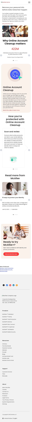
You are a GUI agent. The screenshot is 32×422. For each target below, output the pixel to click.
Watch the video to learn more (11, 110)
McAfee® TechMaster (8, 329)
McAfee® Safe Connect (8, 324)
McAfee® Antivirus (7, 322)
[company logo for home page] (5, 2)
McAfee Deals (3, 271)
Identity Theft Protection (6, 268)
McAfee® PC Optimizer (8, 327)
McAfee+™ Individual (7, 314)
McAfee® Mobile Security (9, 332)
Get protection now (7, 23)
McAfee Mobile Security (6, 269)
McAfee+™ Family (7, 316)
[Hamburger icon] (29, 2)
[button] (13, 60)
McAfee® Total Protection (9, 319)
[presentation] (1, 55)
